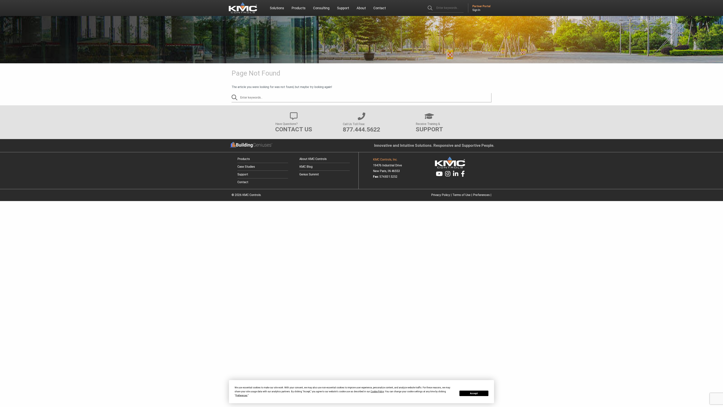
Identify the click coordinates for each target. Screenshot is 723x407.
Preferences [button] (241, 395)
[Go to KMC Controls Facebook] (463, 175)
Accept (474, 393)
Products (243, 159)
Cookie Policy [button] (377, 391)
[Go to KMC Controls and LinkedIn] (455, 175)
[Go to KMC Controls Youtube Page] (439, 175)
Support (242, 174)
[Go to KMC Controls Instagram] (447, 175)
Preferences (481, 195)
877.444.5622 (361, 129)
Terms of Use (461, 195)
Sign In (476, 9)
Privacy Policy (440, 195)
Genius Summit (309, 174)
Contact (242, 182)
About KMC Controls (313, 159)
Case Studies (246, 166)
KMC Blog (306, 166)
